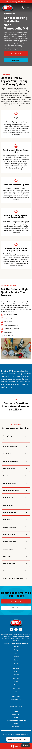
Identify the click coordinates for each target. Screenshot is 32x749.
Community (16, 675)
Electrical (16, 660)
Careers (16, 685)
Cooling (16, 650)
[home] (7, 8)
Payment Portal (16, 688)
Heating (16, 653)
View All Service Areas (16, 706)
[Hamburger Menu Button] (28, 8)
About (16, 671)
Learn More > (7, 440)
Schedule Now (16, 60)
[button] (16, 53)
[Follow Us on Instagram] (16, 629)
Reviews (16, 681)
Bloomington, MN (16, 699)
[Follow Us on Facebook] (11, 629)
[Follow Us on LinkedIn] (20, 629)
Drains (16, 663)
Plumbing (16, 656)
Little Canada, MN (16, 703)
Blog (16, 691)
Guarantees (16, 678)
